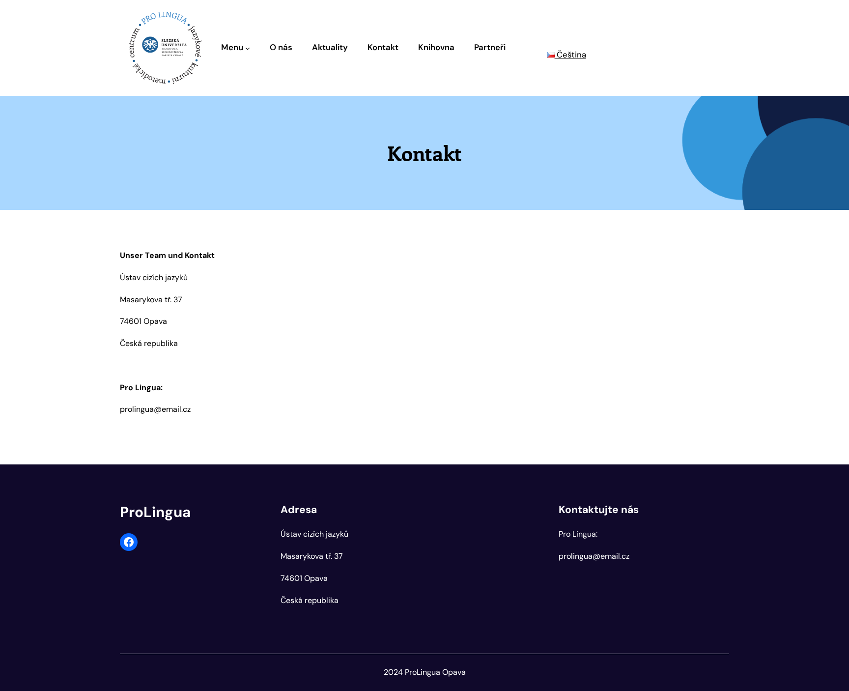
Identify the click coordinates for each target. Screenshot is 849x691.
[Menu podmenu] (247, 47)
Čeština (570, 54)
